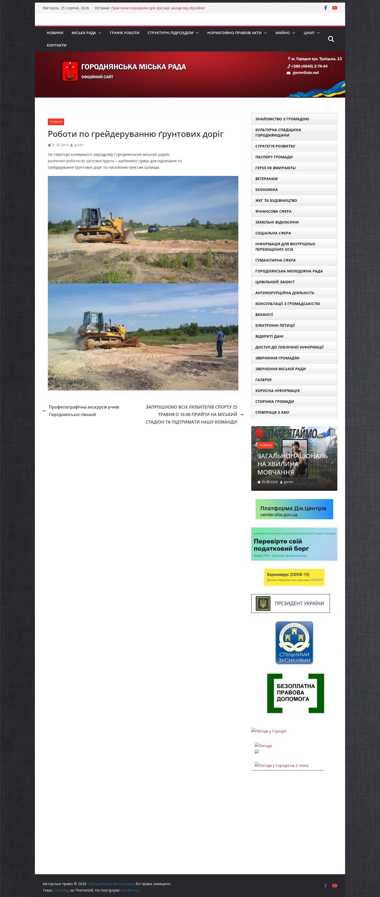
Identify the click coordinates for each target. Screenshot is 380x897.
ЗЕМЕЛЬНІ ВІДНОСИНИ (277, 222)
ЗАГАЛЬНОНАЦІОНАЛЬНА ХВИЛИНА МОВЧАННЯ (292, 463)
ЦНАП (309, 32)
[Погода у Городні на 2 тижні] (281, 765)
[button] (99, 32)
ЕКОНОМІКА (266, 189)
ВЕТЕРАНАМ (266, 178)
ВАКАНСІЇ (264, 314)
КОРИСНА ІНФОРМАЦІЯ (277, 390)
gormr (78, 145)
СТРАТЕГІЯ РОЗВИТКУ (275, 146)
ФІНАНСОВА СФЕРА (273, 211)
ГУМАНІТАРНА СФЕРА (275, 260)
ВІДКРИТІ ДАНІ (269, 336)
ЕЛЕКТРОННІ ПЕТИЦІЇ (275, 325)
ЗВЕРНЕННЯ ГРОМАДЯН (277, 357)
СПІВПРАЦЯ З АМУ (272, 412)
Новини (55, 32)
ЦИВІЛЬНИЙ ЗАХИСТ (275, 281)
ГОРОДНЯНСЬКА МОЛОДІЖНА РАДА (289, 271)
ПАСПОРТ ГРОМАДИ (274, 156)
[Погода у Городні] (268, 731)
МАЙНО (283, 32)
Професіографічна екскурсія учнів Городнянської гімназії (84, 410)
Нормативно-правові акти (234, 32)
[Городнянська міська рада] (190, 55)
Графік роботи (124, 32)
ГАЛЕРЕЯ (263, 379)
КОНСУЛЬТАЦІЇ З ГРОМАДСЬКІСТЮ (287, 303)
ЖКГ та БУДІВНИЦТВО (276, 200)
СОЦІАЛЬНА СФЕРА (273, 233)
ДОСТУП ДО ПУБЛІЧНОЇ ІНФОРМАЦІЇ (289, 347)
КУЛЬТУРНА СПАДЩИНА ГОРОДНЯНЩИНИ (278, 132)
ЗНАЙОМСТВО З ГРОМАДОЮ (282, 118)
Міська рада (84, 32)
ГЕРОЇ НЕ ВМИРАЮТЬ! (275, 167)
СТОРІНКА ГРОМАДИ (274, 401)
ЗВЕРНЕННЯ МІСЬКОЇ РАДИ (280, 368)
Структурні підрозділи (170, 32)
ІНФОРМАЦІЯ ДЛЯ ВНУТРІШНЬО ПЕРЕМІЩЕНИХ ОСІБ (285, 246)
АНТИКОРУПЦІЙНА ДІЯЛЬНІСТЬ (284, 292)
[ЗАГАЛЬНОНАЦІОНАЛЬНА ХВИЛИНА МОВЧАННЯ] (294, 429)
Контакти (56, 45)
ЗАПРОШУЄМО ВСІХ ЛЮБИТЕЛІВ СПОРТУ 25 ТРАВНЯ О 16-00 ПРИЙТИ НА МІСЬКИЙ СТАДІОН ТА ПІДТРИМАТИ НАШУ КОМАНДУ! (191, 414)
